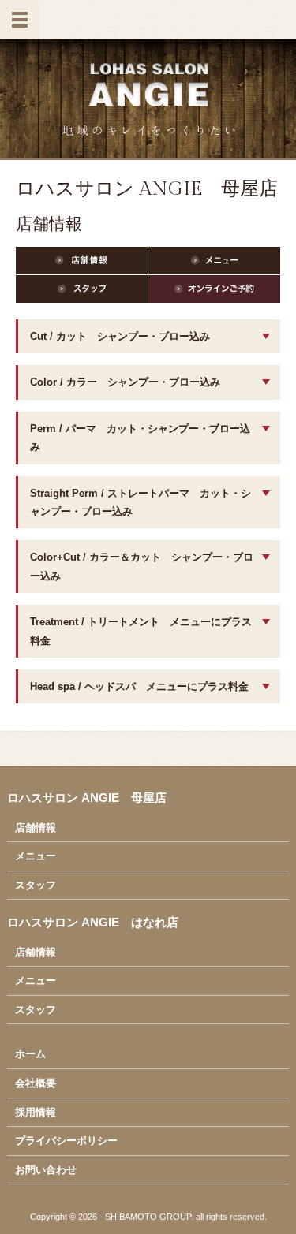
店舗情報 (35, 827)
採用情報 (35, 1112)
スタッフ (35, 885)
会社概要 (35, 1083)
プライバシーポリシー (66, 1140)
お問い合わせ (46, 1170)
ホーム (30, 1054)
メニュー (35, 856)
